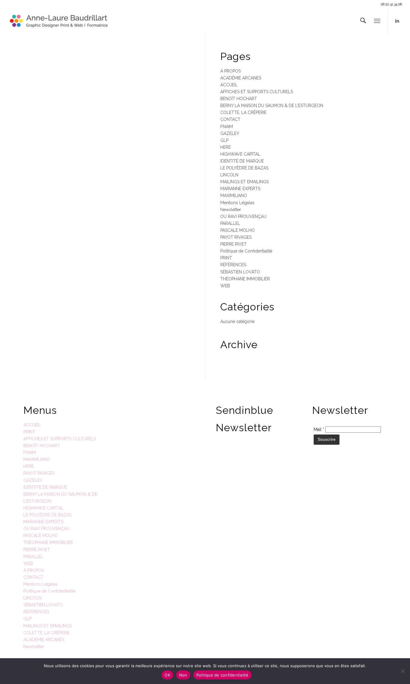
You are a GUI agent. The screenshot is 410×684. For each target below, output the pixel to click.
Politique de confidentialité (222, 675)
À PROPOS (230, 71)
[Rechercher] (363, 21)
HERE (225, 147)
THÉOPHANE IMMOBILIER (245, 278)
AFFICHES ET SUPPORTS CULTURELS (256, 91)
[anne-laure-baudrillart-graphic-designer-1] (59, 21)
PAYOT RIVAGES (236, 237)
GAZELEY (229, 133)
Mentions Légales (237, 202)
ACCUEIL (229, 84)
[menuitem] (363, 21)
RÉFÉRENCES (233, 264)
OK (167, 675)
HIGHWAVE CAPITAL (240, 154)
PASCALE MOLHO (237, 230)
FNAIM (226, 126)
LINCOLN (229, 174)
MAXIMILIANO (233, 195)
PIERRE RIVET (233, 244)
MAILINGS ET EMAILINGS (244, 181)
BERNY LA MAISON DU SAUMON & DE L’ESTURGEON (271, 105)
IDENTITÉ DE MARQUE (242, 161)
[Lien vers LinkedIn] (397, 20)
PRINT (226, 257)
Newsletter (230, 209)
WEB (225, 285)
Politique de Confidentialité (246, 251)
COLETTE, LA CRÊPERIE (243, 112)
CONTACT (230, 119)
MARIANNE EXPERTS (240, 188)
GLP (224, 140)
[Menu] (377, 21)
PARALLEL (230, 223)
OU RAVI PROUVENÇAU (243, 216)
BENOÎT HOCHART (238, 98)
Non (183, 675)
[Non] (402, 671)
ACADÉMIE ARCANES (240, 78)
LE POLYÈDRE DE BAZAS (244, 168)
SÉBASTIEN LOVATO (240, 272)
